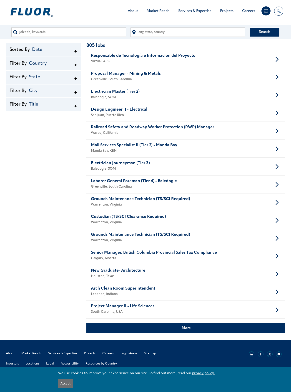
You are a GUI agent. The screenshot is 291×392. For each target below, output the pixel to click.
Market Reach (158, 11)
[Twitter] (270, 354)
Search (264, 32)
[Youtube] (279, 354)
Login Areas (128, 353)
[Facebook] (260, 354)
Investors (12, 363)
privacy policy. (203, 373)
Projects (226, 11)
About (133, 11)
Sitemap (150, 353)
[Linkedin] (251, 354)
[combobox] (68, 32)
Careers (248, 11)
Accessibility (70, 363)
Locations (32, 363)
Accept (65, 383)
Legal (50, 363)
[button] (43, 49)
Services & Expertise (194, 11)
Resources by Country (101, 363)
